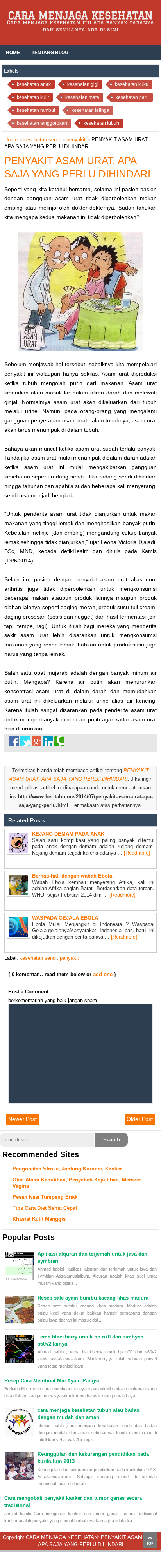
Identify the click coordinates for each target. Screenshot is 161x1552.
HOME (13, 52)
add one (103, 974)
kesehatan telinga (90, 110)
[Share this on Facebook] (14, 741)
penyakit (69, 958)
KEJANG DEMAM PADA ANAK (68, 834)
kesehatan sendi (38, 958)
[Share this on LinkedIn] (48, 741)
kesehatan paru (132, 97)
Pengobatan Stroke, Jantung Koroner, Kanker (67, 1169)
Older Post (140, 1119)
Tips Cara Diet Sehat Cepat (45, 1208)
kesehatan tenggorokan (42, 123)
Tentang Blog (50, 52)
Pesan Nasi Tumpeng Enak (45, 1197)
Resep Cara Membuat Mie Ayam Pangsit (52, 1381)
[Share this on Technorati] (59, 741)
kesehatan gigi (82, 84)
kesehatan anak (34, 84)
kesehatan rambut (36, 110)
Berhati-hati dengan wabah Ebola (72, 876)
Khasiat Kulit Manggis (39, 1219)
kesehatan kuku (131, 84)
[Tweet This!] (25, 741)
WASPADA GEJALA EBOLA (65, 918)
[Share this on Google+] (36, 741)
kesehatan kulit (33, 97)
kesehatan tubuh (101, 123)
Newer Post (22, 1119)
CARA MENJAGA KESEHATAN (80, 15)
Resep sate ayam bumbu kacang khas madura (93, 1298)
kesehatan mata (82, 97)
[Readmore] (137, 853)
